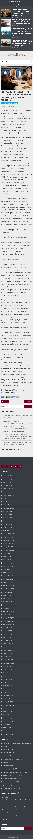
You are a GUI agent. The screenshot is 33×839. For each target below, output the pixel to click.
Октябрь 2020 (7, 702)
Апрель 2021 (6, 682)
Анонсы (5, 746)
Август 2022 (6, 631)
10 (2, 809)
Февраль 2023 (7, 611)
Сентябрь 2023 (7, 589)
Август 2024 (6, 553)
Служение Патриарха (9, 782)
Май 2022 (5, 640)
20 (16, 812)
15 (25, 809)
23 (29, 812)
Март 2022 (6, 647)
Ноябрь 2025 (6, 505)
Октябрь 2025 (7, 508)
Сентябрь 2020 (7, 705)
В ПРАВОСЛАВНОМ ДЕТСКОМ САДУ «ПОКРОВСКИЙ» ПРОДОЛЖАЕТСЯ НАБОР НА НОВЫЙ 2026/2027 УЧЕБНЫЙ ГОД (22, 31)
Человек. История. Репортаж (11, 788)
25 (7, 815)
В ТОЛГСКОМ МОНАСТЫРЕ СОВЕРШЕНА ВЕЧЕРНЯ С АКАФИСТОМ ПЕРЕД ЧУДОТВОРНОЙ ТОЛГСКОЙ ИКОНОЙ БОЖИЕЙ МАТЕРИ (17, 436)
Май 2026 (5, 485)
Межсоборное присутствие (11, 759)
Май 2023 (5, 602)
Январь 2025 (6, 537)
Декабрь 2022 (7, 618)
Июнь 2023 (6, 598)
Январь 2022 (6, 653)
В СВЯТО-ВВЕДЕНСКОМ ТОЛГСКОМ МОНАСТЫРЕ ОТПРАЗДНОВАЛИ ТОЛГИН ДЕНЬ (17, 417)
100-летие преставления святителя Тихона (16, 743)
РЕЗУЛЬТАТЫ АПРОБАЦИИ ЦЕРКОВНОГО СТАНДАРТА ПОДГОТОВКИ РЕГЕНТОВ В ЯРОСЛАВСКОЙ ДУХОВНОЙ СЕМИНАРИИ (29, 401)
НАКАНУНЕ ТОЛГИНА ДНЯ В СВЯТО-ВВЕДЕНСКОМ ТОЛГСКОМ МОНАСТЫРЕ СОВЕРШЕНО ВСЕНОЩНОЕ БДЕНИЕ (14, 429)
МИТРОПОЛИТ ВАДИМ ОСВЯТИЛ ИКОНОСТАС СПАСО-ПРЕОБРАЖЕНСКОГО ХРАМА (17, 443)
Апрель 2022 (6, 644)
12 (11, 809)
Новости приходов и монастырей (13, 772)
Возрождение (7, 753)
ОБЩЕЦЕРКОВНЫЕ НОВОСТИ (11, 775)
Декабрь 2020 (7, 695)
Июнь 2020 (6, 715)
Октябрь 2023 (7, 585)
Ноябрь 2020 (6, 698)
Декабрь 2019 (7, 734)
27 (16, 815)
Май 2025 (5, 524)
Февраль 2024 (7, 572)
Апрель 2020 (6, 721)
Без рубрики (6, 749)
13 (16, 809)
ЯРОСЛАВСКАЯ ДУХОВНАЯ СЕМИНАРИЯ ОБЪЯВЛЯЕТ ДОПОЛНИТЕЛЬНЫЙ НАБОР (21, 21)
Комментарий (7, 756)
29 (25, 815)
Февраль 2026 (7, 495)
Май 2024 (5, 563)
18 (7, 812)
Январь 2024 (6, 576)
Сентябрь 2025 (7, 511)
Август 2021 (6, 669)
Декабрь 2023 (7, 579)
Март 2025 (6, 530)
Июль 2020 (6, 711)
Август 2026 (6, 476)
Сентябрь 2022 (7, 627)
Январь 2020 (6, 731)
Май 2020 (5, 718)
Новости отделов (12, 103)
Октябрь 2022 (7, 624)
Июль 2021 (6, 673)
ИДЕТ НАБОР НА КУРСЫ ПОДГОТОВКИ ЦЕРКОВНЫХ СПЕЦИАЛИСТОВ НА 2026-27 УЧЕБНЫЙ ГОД (21, 12)
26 (11, 815)
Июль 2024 (6, 556)
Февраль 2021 (7, 689)
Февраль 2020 (7, 727)
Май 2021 (5, 679)
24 (2, 815)
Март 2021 (6, 686)
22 (25, 812)
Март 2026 (6, 492)
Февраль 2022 (7, 650)
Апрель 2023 (6, 605)
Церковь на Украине (9, 785)
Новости (4, 103)
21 (20, 812)
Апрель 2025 (6, 527)
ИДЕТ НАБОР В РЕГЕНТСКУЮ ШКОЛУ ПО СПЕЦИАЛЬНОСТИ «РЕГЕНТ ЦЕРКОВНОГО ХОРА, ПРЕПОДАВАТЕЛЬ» (22, 42)
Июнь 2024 (6, 560)
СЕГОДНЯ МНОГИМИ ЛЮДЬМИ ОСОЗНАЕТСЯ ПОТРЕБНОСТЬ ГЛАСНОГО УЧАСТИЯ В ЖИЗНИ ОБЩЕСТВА (6, 401)
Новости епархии (8, 765)
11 (7, 809)
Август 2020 (6, 708)
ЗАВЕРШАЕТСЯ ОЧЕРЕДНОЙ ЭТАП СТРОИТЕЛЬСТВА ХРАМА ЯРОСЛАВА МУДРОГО (17, 422)
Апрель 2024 (6, 566)
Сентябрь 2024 (7, 550)
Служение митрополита (10, 778)
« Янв (2, 819)
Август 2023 (6, 592)
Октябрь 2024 (7, 547)
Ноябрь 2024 (6, 543)
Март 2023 (6, 608)
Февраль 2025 (7, 534)
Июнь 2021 (6, 676)
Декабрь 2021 (7, 656)
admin (12, 106)
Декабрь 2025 (7, 501)
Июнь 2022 (6, 637)
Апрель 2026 (6, 489)
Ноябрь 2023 (6, 582)
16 (29, 809)
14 (20, 809)
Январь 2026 (6, 498)
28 (20, 815)
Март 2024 (6, 569)
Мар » (7, 819)
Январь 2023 (6, 614)
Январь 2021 (6, 692)
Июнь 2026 (6, 482)
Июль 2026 (6, 479)
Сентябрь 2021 (7, 666)
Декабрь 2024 (7, 540)
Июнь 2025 (6, 521)
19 (11, 812)
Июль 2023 (6, 595)
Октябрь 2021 (7, 663)
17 (2, 812)
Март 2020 (6, 724)
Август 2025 (6, 514)
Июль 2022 (6, 634)
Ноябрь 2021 (6, 660)
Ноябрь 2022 (6, 621)
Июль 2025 (6, 518)
